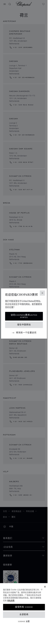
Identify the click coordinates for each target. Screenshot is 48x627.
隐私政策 (10, 600)
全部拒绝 (23, 614)
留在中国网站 (24, 325)
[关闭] (45, 587)
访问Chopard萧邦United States (24, 316)
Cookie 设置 (24, 621)
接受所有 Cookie (24, 607)
